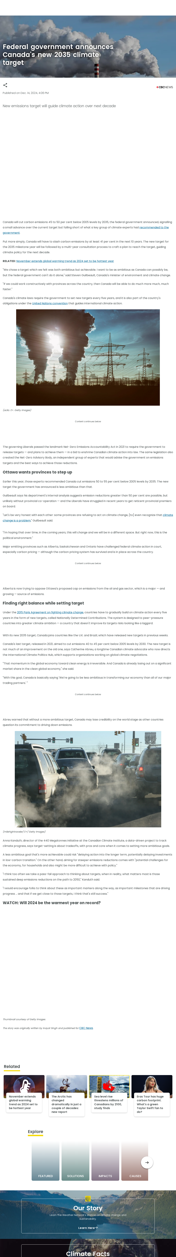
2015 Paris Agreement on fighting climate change (50, 612)
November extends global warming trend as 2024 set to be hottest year (65, 261)
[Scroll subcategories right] (147, 1162)
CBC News (86, 1028)
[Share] (5, 85)
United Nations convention (50, 303)
